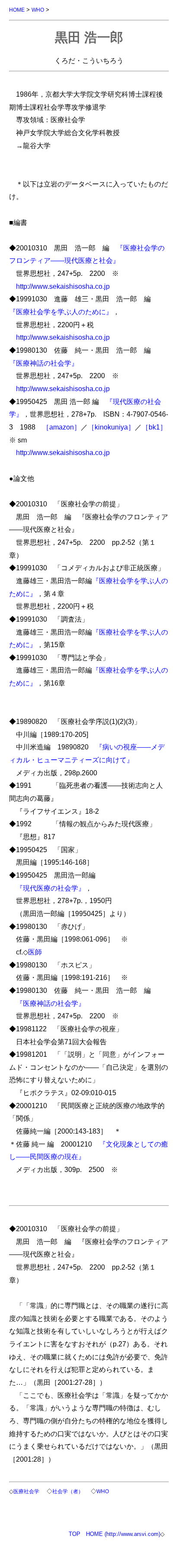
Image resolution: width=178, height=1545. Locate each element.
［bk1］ (154, 427)
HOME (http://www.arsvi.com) (123, 1534)
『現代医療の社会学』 (50, 888)
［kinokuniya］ (111, 427)
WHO (38, 10)
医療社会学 (26, 1491)
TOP (74, 1534)
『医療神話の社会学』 (43, 363)
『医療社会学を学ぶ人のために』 (61, 312)
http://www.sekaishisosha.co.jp (63, 286)
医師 (35, 952)
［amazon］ (61, 427)
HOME (17, 10)
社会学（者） (67, 1491)
